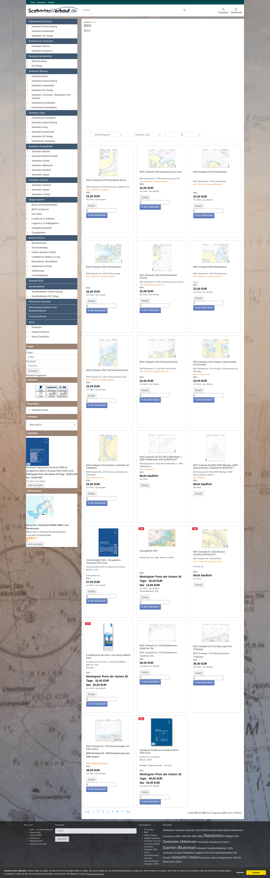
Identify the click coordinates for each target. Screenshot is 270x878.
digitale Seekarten (152, 838)
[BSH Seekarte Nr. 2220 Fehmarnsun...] (108, 253)
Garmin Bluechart (179, 847)
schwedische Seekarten (44, 118)
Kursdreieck (169, 836)
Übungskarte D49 (148, 551)
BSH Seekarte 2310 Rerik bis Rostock (159, 362)
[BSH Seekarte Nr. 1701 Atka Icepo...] (215, 633)
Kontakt (51, 2)
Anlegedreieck (225, 857)
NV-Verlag (37, 66)
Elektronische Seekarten (41, 41)
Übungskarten (39, 232)
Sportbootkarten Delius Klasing (47, 291)
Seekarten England (193, 852)
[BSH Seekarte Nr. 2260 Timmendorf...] (108, 352)
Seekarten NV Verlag (42, 36)
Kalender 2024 (193, 830)
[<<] (87, 811)
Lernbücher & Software (43, 218)
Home (33, 2)
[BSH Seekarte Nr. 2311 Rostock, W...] (215, 348)
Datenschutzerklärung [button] (95, 874)
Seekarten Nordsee (41, 170)
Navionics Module (152, 844)
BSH (88, 192)
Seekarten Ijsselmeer (209, 842)
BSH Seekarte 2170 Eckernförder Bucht (106, 180)
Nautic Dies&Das (40, 336)
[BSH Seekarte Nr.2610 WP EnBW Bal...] (162, 443)
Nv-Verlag (148, 830)
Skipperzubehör (37, 199)
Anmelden (223, 12)
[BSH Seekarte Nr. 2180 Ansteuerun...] (162, 158)
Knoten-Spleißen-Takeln (44, 252)
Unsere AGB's (36, 835)
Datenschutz (35, 832)
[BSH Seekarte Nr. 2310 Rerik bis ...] (162, 348)
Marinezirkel (209, 830)
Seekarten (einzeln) (38, 180)
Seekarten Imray (40, 127)
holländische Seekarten (43, 103)
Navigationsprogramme (40, 56)
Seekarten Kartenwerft (43, 31)
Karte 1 (226, 842)
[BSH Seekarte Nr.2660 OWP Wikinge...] (215, 447)
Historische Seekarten (40, 301)
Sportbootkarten (37, 286)
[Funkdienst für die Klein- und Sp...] (108, 637)
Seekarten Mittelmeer (42, 165)
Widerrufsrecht (36, 841)
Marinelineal (224, 830)
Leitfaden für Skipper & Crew (46, 257)
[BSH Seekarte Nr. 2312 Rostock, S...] (108, 447)
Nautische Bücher (41, 332)
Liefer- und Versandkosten (41, 830)
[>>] (128, 811)
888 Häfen (198, 836)
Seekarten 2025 (151, 864)
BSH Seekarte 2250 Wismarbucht (210, 267)
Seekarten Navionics (42, 51)
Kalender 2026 (36, 281)
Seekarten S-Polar (41, 194)
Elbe (178, 836)
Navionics (214, 835)
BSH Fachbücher (40, 209)
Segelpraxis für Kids (42, 266)
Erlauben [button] (256, 872)
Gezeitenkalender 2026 (220, 848)
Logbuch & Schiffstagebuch (45, 223)
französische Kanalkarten (44, 107)
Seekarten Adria (208, 857)
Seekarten (37, 327)
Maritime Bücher (37, 238)
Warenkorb (236, 12)
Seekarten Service (152, 841)
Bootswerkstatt (39, 243)
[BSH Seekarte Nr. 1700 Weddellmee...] (162, 632)
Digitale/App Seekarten (40, 21)
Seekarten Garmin (41, 46)
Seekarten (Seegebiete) (40, 146)
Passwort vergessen (36, 375)
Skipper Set (231, 836)
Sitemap (148, 858)
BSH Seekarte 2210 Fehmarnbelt (209, 172)
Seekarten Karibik (41, 161)
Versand (42, 481)
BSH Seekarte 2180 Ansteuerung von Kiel (161, 172)
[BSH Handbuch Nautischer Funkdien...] (162, 732)
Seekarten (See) (37, 113)
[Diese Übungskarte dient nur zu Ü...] (162, 538)
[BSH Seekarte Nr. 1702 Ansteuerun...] (108, 730)
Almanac (201, 848)
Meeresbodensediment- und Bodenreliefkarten (43, 309)
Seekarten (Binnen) (38, 71)
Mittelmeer (237, 830)
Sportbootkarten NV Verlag (45, 296)
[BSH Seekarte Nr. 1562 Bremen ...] (215, 538)
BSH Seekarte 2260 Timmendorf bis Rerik (107, 370)
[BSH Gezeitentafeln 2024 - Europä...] (108, 542)
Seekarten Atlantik (41, 151)
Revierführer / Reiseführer (44, 261)
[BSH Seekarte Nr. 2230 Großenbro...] (162, 257)
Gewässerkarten (40, 76)
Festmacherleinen (38, 316)
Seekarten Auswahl (38, 844)
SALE (32, 322)
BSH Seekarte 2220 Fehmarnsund (103, 267)
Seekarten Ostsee (41, 174)
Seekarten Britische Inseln (45, 156)
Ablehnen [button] (240, 872)
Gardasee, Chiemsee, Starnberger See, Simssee (51, 96)
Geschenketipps (40, 247)
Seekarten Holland (172, 852)
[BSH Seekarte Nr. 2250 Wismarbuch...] (215, 253)
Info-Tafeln (37, 214)
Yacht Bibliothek (40, 275)
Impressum (41, 2)
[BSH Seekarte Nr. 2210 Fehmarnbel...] (215, 158)
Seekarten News (40, 410)
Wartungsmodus (151, 855)
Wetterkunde (38, 271)
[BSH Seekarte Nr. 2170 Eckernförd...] (108, 162)
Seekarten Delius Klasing (44, 26)
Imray (146, 852)
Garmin (186, 836)
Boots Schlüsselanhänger (44, 205)
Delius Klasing (39, 61)
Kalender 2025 (150, 849)
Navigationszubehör (42, 228)
